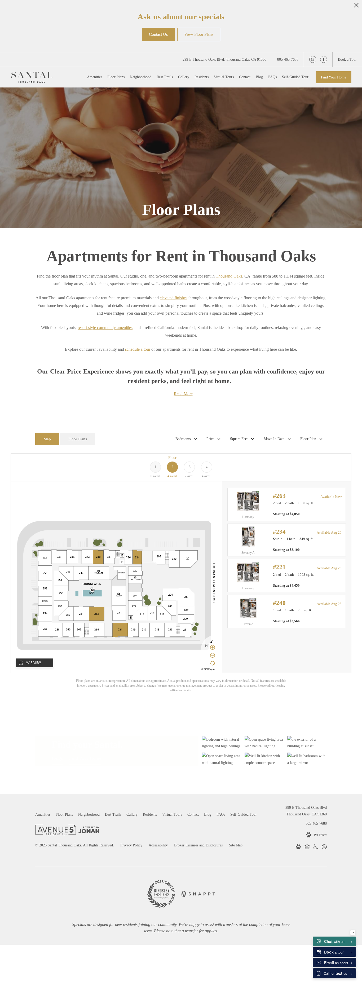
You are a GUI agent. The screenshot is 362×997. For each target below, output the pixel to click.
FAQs (57, 758)
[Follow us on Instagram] (312, 59)
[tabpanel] (181, 572)
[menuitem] (94, 77)
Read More (183, 394)
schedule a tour (137, 349)
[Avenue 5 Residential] (55, 831)
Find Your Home (333, 77)
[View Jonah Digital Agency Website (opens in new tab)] (88, 831)
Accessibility (158, 845)
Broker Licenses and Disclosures (198, 845)
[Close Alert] (356, 6)
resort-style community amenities (105, 327)
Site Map (235, 845)
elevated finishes (173, 298)
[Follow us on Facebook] (323, 59)
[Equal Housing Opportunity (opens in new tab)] (307, 847)
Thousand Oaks (229, 276)
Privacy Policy (131, 845)
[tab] (47, 439)
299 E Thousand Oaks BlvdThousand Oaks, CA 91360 (306, 811)
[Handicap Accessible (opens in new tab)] (316, 847)
